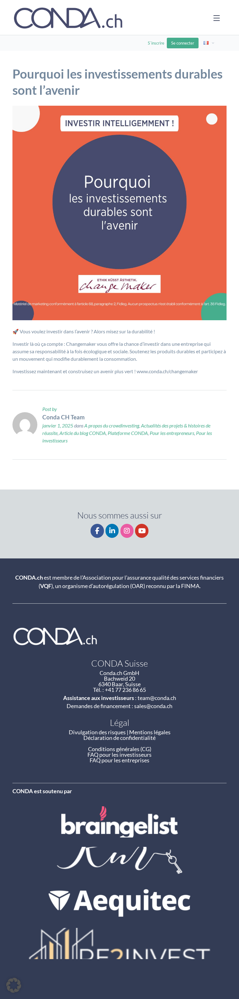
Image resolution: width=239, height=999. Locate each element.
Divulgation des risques (97, 732)
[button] (13, 985)
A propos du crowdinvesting (111, 425)
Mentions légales (150, 732)
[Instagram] (127, 531)
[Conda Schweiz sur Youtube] (141, 531)
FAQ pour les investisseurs (119, 754)
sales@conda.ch (153, 705)
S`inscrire (156, 43)
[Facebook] (97, 531)
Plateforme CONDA (128, 433)
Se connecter (182, 43)
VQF (45, 585)
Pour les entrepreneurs (172, 433)
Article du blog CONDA (82, 433)
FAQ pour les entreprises (119, 760)
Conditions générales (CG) (119, 749)
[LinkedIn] (112, 531)
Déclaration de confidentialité (119, 737)
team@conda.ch (157, 697)
